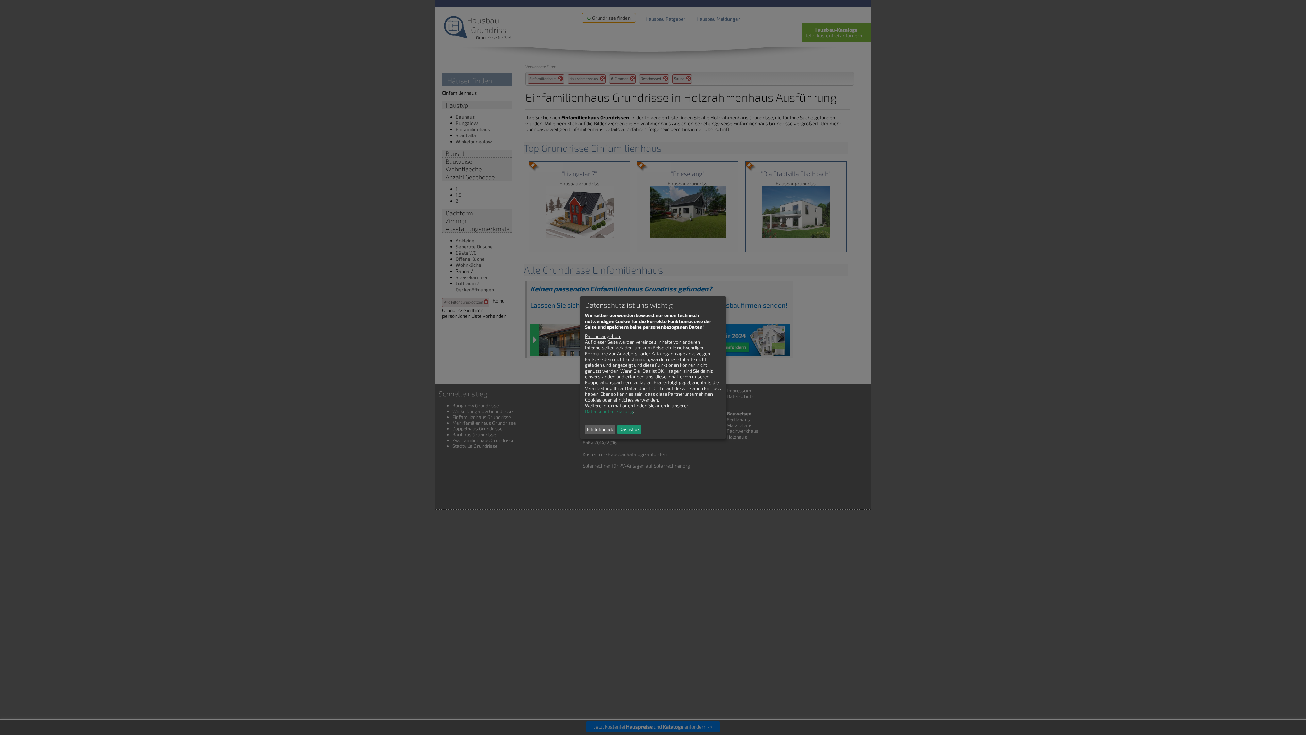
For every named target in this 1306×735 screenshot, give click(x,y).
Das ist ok (629, 429)
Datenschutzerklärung (609, 411)
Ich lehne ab (600, 429)
